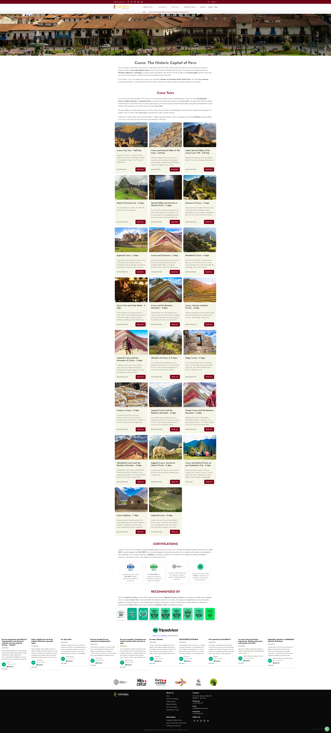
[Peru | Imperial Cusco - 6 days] (165, 499)
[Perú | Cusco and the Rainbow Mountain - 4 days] (165, 289)
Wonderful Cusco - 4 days (197, 255)
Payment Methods (171, 704)
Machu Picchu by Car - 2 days (130, 202)
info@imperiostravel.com (119, 2)
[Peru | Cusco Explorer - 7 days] (131, 499)
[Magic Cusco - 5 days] (199, 342)
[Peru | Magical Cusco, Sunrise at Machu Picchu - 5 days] (165, 447)
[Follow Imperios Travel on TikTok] (141, 1)
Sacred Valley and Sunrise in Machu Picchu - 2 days (164, 204)
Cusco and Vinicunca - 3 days (164, 255)
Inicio (144, 12)
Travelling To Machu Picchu (174, 720)
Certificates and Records (173, 726)
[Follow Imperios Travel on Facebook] (128, 1)
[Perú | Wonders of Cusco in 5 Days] (165, 342)
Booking (210, 7)
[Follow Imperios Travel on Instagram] (135, 1)
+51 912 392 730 (198, 703)
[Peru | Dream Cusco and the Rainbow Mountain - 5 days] (199, 394)
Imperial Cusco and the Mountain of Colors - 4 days (129, 359)
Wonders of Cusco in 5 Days (164, 357)
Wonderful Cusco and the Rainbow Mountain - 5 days (129, 464)
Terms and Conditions (172, 699)
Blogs (216, 7)
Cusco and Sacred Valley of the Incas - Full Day (165, 151)
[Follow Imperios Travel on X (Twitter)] (131, 1)
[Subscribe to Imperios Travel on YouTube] (138, 1)
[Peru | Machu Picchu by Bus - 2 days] (131, 187)
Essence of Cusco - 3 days (197, 202)
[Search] (208, 1)
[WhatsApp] (327, 729)
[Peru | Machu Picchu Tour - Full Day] (199, 134)
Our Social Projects (171, 707)
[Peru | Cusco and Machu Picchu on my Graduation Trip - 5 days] (199, 447)
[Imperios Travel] (121, 7)
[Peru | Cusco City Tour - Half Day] (131, 134)
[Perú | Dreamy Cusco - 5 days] (131, 394)
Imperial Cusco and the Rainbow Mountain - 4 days (163, 411)
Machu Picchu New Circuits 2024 (176, 723)
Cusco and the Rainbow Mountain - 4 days (162, 306)
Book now (175, 324)
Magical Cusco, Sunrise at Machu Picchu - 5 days (163, 464)
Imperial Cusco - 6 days (162, 515)
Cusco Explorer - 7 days (128, 515)
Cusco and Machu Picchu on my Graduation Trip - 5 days (198, 464)
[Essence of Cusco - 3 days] (199, 187)
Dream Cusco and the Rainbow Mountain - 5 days (199, 411)
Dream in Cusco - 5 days (128, 410)
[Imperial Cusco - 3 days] (131, 239)
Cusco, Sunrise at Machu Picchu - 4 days (196, 306)
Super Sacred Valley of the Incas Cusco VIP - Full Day (197, 151)
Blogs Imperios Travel (172, 710)
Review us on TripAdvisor (160, 636)
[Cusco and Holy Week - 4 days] (199, 239)
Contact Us (203, 7)
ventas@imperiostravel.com (200, 708)
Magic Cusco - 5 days (195, 357)
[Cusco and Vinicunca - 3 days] (165, 239)
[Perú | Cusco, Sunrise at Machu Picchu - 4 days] (199, 289)
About (168, 696)
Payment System (171, 701)
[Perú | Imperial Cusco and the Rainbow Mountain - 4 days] (131, 342)
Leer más (4, 669)
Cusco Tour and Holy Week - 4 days (131, 306)
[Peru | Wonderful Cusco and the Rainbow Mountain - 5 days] (131, 447)
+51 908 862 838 (198, 714)
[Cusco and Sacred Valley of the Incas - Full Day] (165, 134)
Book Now (140, 169)
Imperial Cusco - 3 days (127, 255)
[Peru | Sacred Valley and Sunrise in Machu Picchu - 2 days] (165, 187)
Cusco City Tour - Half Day (129, 150)
